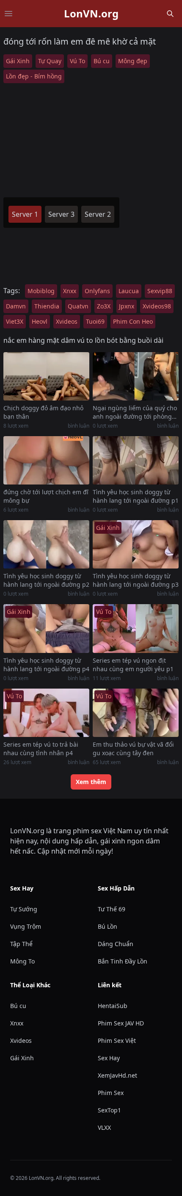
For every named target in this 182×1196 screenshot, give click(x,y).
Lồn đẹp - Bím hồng (34, 76)
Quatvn (78, 306)
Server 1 (25, 214)
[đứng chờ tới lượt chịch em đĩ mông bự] (46, 460)
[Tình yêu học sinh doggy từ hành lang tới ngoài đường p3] (136, 544)
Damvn (16, 306)
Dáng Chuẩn (115, 944)
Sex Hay (109, 1058)
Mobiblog (41, 291)
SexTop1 (109, 1110)
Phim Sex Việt (117, 1040)
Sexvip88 (159, 291)
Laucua (129, 291)
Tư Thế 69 (111, 909)
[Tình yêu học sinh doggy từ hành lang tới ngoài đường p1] (136, 460)
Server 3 (61, 214)
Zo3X (103, 306)
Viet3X (14, 321)
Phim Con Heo (133, 321)
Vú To (77, 61)
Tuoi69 (95, 321)
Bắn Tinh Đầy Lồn (122, 961)
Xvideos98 (157, 306)
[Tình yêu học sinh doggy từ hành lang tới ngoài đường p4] (46, 628)
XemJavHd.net (117, 1075)
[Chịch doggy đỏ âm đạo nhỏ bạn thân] (46, 376)
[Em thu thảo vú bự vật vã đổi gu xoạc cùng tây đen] (136, 713)
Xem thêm (91, 782)
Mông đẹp (132, 61)
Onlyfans (97, 291)
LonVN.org (91, 13)
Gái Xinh (18, 61)
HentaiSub (112, 1006)
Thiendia (46, 306)
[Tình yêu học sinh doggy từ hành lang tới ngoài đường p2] (46, 544)
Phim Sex (111, 1093)
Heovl (39, 321)
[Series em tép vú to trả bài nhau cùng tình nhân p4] (46, 713)
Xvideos (66, 321)
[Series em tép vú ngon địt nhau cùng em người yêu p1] (136, 628)
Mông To (22, 961)
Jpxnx (126, 306)
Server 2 (98, 214)
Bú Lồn (107, 926)
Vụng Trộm (25, 926)
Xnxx (69, 291)
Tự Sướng (23, 909)
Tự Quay (49, 61)
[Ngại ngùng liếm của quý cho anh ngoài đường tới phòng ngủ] (136, 376)
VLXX (104, 1127)
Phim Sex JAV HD (121, 1023)
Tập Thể (21, 944)
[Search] (170, 13)
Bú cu (102, 61)
